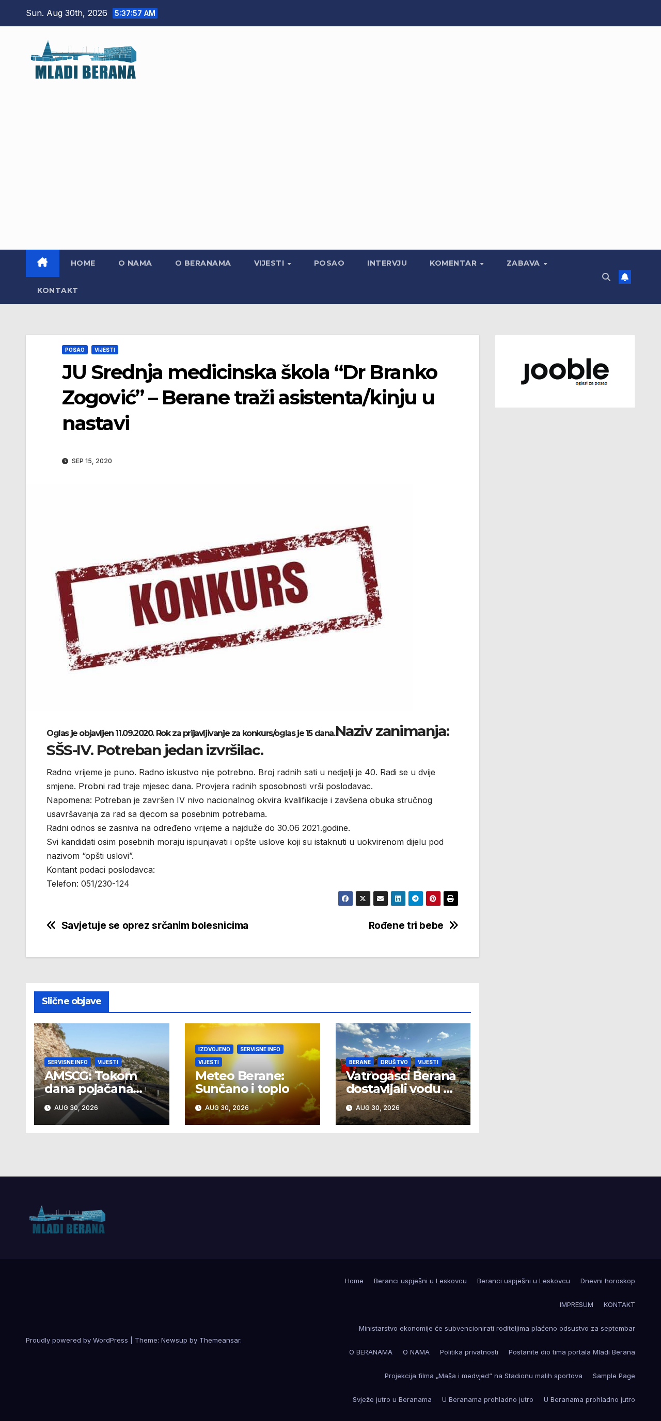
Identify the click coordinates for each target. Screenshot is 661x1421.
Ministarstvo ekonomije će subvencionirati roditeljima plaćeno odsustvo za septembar (497, 1328)
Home (83, 263)
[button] (606, 277)
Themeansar (219, 1340)
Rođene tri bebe (406, 926)
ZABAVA (525, 263)
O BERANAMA (203, 263)
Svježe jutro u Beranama (392, 1399)
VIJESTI (270, 263)
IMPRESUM (576, 1304)
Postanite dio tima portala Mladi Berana (572, 1352)
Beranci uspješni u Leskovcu (420, 1281)
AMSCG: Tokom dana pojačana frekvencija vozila (96, 1088)
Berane (360, 1062)
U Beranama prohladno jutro (487, 1399)
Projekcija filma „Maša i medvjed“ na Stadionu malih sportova (484, 1375)
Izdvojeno (214, 1049)
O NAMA (135, 263)
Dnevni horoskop (607, 1281)
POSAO (329, 263)
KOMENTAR (454, 263)
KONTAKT (57, 290)
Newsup (174, 1340)
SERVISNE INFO (68, 1062)
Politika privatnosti (469, 1352)
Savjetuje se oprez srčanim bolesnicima (154, 926)
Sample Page (614, 1375)
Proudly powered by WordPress (78, 1340)
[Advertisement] (330, 159)
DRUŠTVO (394, 1062)
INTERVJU (387, 263)
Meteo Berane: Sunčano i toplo (242, 1082)
